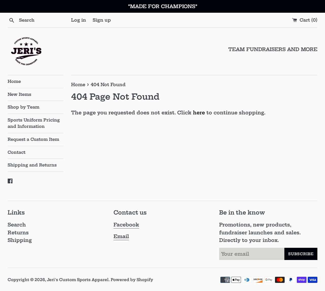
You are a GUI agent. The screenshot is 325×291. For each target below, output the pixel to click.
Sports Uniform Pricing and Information (34, 123)
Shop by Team (23, 107)
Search (17, 225)
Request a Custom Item (33, 139)
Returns (18, 232)
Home (14, 81)
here (199, 113)
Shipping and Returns (32, 164)
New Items (19, 94)
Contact (16, 152)
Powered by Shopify (132, 279)
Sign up (102, 20)
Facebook (126, 225)
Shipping (20, 240)
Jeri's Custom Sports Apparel (78, 279)
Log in (78, 20)
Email (121, 236)
